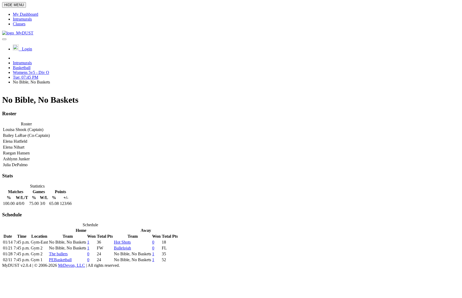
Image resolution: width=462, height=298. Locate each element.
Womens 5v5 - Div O (31, 72)
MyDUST (23, 33)
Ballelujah (122, 248)
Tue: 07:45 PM (25, 77)
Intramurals (22, 63)
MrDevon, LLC (71, 265)
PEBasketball (60, 259)
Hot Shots (122, 242)
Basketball (21, 67)
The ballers (58, 254)
